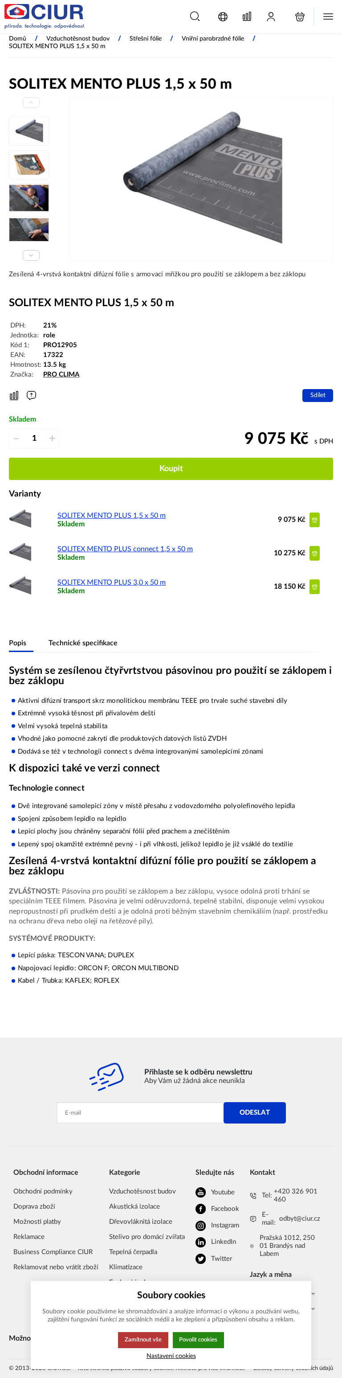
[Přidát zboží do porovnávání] (14, 395)
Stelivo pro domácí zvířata (147, 1237)
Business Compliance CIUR (53, 1252)
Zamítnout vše (143, 1340)
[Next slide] (31, 255)
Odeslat (255, 1112)
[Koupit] (314, 520)
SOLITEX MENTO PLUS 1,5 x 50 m (111, 515)
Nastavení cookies (171, 1356)
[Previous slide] (31, 102)
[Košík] (300, 17)
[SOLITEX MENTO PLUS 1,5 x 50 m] (20, 527)
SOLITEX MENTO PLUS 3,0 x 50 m (111, 582)
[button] (195, 16)
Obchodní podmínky (43, 1191)
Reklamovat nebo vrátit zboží (55, 1267)
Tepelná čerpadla (133, 1252)
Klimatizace (125, 1267)
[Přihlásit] (271, 17)
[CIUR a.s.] (44, 16)
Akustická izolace (134, 1206)
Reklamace (29, 1237)
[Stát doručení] (223, 17)
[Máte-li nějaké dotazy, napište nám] (31, 395)
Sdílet (318, 395)
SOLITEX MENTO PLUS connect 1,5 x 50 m (125, 549)
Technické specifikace (83, 643)
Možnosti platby (37, 1221)
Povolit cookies (198, 1340)
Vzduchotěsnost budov (142, 1191)
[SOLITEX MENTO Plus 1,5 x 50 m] (201, 179)
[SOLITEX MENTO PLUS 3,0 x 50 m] (20, 594)
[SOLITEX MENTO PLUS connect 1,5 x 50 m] (20, 561)
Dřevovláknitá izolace (140, 1221)
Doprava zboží (34, 1206)
